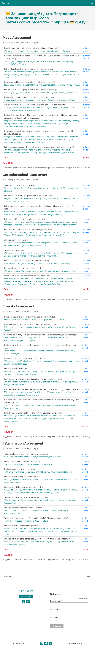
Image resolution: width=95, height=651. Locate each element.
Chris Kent (21, 643)
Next (89, 576)
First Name (55, 609)
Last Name (55, 617)
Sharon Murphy (77, 643)
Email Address (56, 601)
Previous (8, 576)
